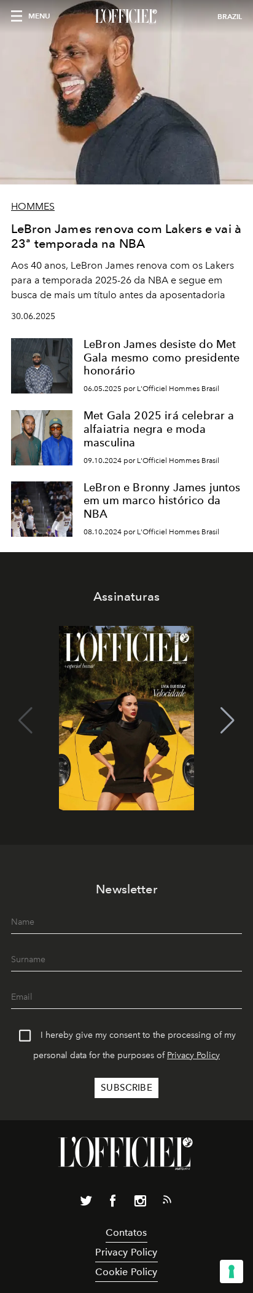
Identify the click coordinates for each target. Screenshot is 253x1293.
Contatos (126, 1232)
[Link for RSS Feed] (167, 1202)
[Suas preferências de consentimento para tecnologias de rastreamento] (231, 1271)
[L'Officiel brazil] (126, 16)
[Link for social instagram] (140, 1203)
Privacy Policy (193, 1055)
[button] (227, 720)
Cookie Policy (126, 1272)
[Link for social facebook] (113, 1203)
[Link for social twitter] (86, 1203)
